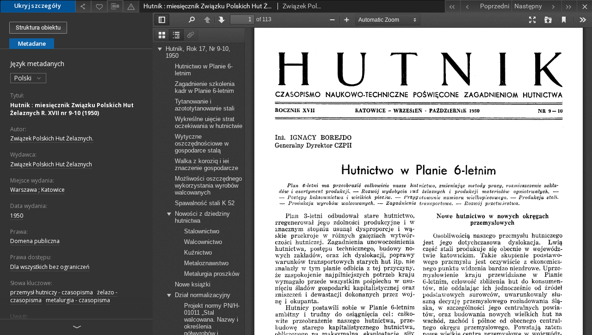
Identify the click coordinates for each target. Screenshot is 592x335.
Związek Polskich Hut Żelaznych (51, 164)
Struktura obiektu (38, 27)
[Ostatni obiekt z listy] (569, 6)
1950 (16, 215)
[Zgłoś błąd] (131, 6)
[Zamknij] (584, 6)
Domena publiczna (35, 241)
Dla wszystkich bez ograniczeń (49, 267)
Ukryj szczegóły (37, 6)
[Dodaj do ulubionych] (99, 6)
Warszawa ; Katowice (37, 190)
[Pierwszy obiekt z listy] (452, 6)
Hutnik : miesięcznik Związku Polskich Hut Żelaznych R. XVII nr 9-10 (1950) (72, 109)
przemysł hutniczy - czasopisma (51, 292)
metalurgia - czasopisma (78, 300)
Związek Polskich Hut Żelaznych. (51, 138)
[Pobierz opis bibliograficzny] (115, 6)
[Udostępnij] (83, 6)
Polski (23, 77)
